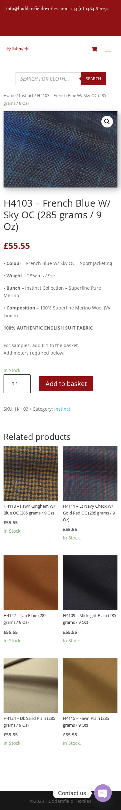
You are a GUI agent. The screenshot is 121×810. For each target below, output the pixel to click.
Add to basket (66, 383)
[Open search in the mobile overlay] (60, 78)
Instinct (26, 95)
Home (9, 95)
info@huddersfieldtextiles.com (36, 8)
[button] (107, 121)
